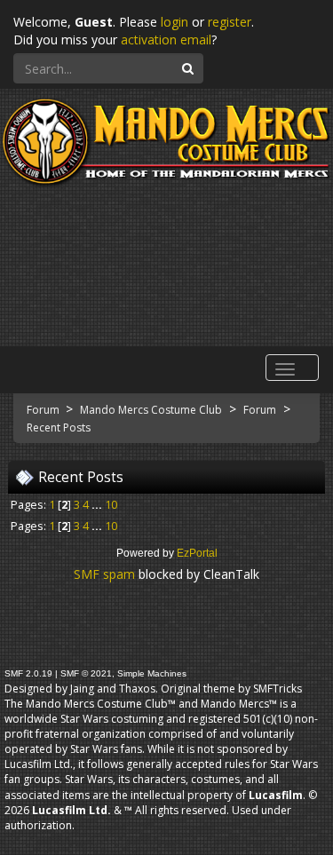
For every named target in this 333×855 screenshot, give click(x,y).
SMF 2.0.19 (28, 673)
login (174, 21)
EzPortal (197, 553)
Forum (44, 409)
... (98, 504)
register (229, 21)
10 (111, 504)
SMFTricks (277, 688)
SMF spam (104, 574)
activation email (166, 39)
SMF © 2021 (86, 673)
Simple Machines (151, 673)
